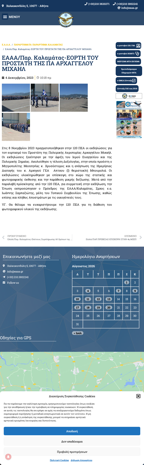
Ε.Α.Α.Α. (6, 44)
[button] (138, 396)
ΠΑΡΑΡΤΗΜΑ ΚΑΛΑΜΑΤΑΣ (47, 44)
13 (108, 299)
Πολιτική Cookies (59, 460)
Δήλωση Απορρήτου (81, 460)
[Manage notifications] (8, 457)
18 (88, 307)
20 (108, 307)
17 (77, 307)
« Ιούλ (78, 333)
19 (98, 307)
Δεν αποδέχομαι (72, 441)
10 (77, 299)
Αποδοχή (72, 431)
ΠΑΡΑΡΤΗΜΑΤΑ (23, 44)
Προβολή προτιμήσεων (72, 452)
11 (88, 299)
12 (98, 299)
